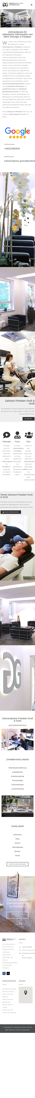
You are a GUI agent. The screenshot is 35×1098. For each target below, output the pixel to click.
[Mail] (8, 973)
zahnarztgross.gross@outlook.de (27, 950)
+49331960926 (12, 148)
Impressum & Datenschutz (22, 1029)
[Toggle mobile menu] (32, 5)
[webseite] (17, 128)
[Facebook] (4, 973)
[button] (26, 993)
